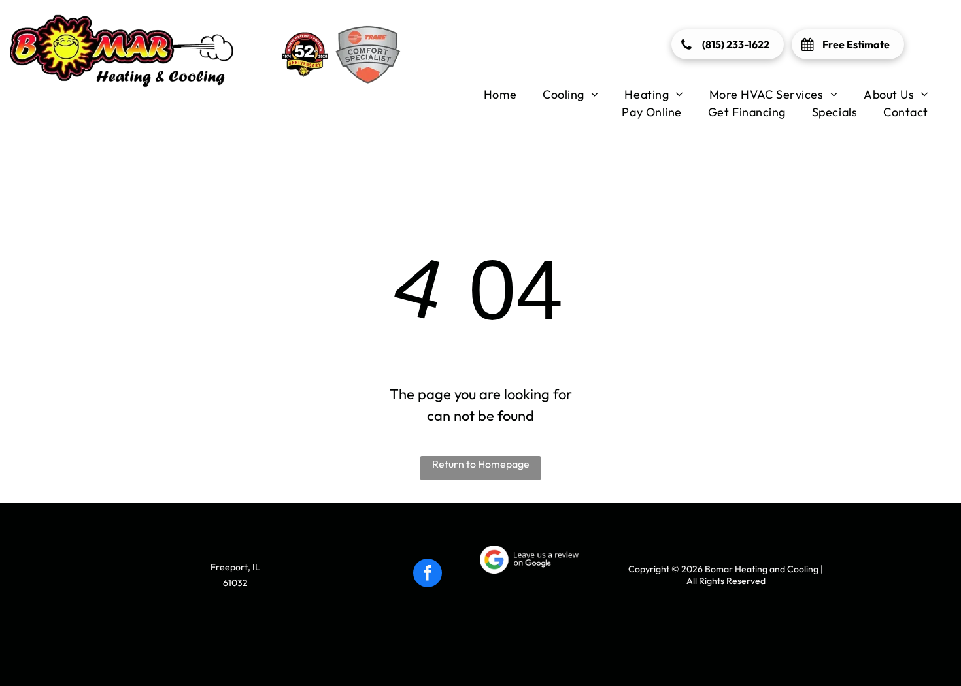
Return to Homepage (481, 463)
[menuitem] (500, 94)
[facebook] (427, 575)
